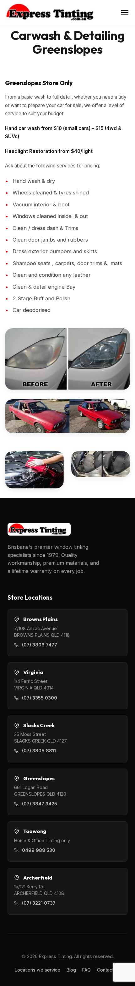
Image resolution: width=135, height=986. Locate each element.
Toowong (34, 831)
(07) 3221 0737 (39, 903)
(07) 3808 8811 (39, 751)
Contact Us (109, 969)
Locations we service (37, 969)
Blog (71, 969)
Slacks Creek (39, 725)
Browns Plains (40, 619)
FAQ (86, 969)
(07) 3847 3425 (39, 804)
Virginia (33, 672)
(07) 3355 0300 (39, 698)
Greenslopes (39, 778)
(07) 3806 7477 (39, 645)
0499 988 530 (38, 850)
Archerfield (37, 877)
